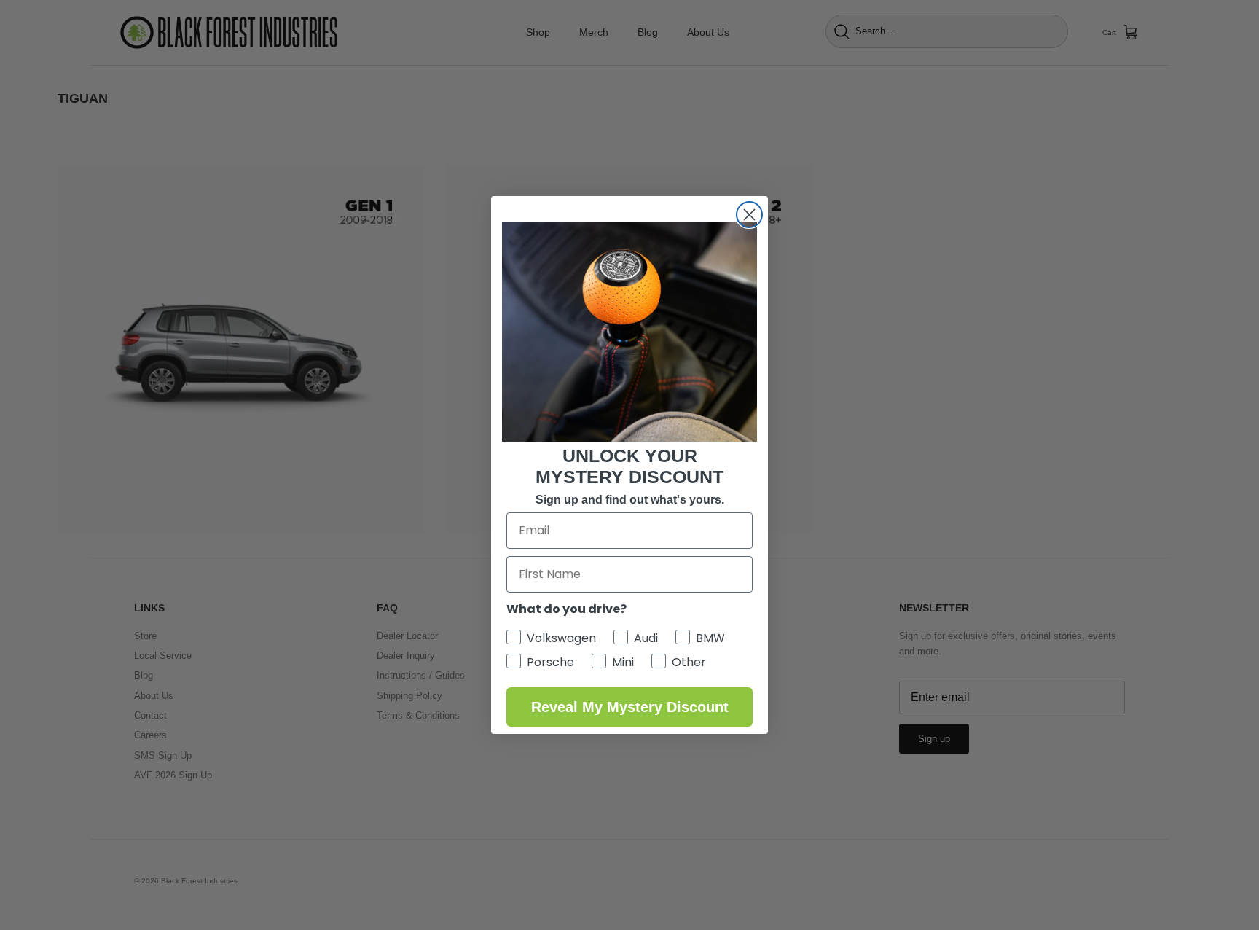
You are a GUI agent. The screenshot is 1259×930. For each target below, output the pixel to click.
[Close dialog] (749, 214)
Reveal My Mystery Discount (630, 707)
